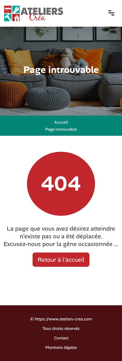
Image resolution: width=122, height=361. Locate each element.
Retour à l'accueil (61, 259)
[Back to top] (105, 344)
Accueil (61, 122)
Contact (61, 338)
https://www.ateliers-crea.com (63, 319)
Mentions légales (61, 347)
